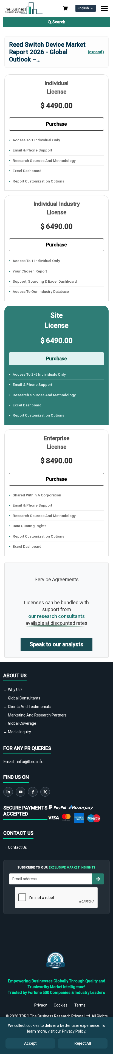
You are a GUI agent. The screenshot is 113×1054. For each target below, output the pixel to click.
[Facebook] (33, 792)
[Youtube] (20, 792)
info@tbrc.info (30, 761)
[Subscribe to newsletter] (98, 878)
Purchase (56, 124)
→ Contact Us (15, 847)
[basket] (65, 8)
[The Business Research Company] (23, 8)
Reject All (82, 1043)
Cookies (60, 1005)
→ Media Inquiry (17, 732)
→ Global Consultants (21, 698)
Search (58, 22)
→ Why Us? (12, 689)
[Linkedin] (8, 792)
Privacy (40, 1005)
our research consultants (56, 616)
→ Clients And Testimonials (27, 706)
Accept (30, 1043)
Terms (80, 1005)
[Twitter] (45, 792)
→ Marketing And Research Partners (35, 715)
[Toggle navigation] (104, 8)
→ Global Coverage (19, 723)
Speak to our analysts (56, 644)
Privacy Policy (73, 1031)
